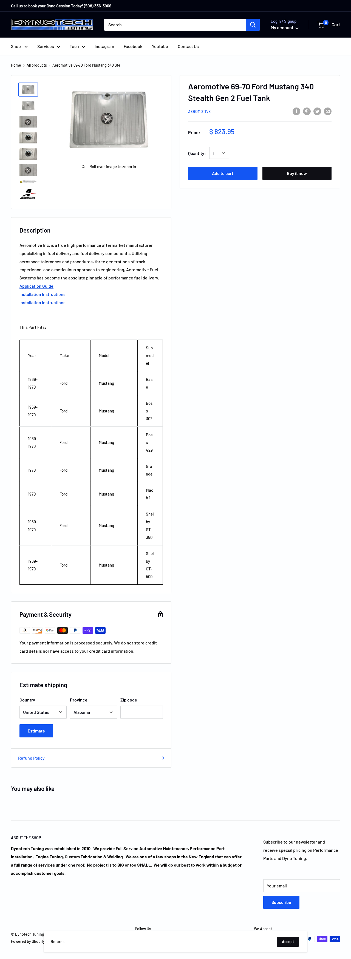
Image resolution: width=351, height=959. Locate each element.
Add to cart (222, 173)
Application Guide (36, 285)
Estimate (36, 730)
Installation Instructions (42, 294)
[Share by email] (328, 111)
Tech (74, 46)
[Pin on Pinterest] (307, 111)
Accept (288, 941)
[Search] (253, 25)
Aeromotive (199, 111)
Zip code (128, 699)
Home (16, 65)
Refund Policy (31, 757)
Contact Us (188, 46)
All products (37, 65)
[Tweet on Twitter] (317, 111)
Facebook (133, 46)
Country (27, 699)
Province (78, 699)
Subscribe (281, 902)
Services (45, 46)
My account (282, 27)
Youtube (160, 46)
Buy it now (297, 173)
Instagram (104, 46)
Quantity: (197, 152)
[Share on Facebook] (296, 111)
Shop (16, 46)
